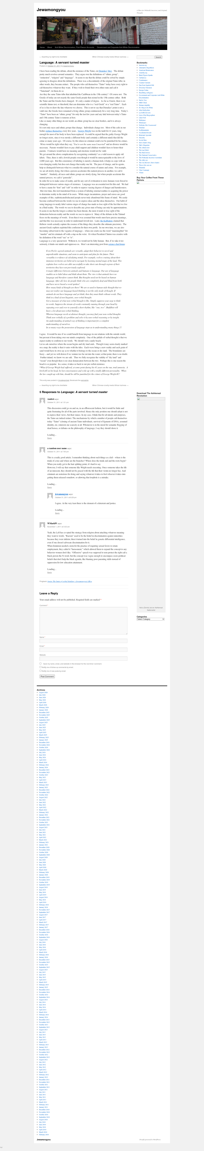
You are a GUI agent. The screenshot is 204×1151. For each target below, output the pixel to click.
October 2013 (43, 1024)
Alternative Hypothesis (146, 67)
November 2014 (44, 992)
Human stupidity (144, 105)
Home (42, 47)
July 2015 (42, 972)
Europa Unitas (143, 90)
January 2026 (43, 710)
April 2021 (42, 837)
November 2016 (44, 932)
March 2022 (43, 810)
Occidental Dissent (145, 132)
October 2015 (43, 965)
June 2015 (42, 975)
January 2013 (43, 1047)
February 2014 (44, 1014)
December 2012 (44, 1049)
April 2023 (42, 780)
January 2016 (43, 957)
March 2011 (43, 1102)
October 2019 (43, 882)
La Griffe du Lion (144, 112)
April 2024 (42, 760)
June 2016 (42, 945)
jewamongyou (68, 66)
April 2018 (42, 902)
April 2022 (42, 807)
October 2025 (43, 717)
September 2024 (44, 750)
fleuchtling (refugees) (146, 92)
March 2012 (43, 1072)
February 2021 (44, 842)
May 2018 (42, 900)
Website (43, 655)
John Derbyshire (144, 110)
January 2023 (43, 787)
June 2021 (42, 832)
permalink (84, 380)
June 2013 (42, 1034)
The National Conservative (147, 155)
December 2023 (44, 770)
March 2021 (43, 840)
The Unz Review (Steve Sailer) (149, 162)
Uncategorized (63, 380)
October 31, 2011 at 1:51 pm (58, 402)
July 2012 (42, 1062)
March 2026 (43, 705)
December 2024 (44, 742)
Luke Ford (142, 117)
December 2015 (44, 960)
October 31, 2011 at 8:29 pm (65, 497)
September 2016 (44, 937)
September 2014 (44, 997)
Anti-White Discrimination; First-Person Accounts (74, 47)
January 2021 (43, 845)
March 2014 (43, 1012)
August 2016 (43, 940)
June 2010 (42, 1124)
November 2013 (44, 1022)
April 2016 (42, 950)
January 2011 (43, 1107)
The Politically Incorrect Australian (150, 157)
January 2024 (43, 767)
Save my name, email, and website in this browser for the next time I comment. (72, 664)
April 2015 (42, 980)
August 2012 (43, 1059)
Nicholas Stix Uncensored (147, 125)
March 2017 (43, 922)
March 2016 (43, 952)
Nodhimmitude (144, 130)
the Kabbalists (106, 220)
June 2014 (42, 1004)
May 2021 (42, 835)
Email (42, 646)
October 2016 (43, 935)
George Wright (84, 130)
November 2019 (44, 880)
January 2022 (43, 815)
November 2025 (44, 715)
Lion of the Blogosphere (147, 115)
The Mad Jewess (144, 152)
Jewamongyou (51, 9)
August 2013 (43, 1029)
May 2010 (42, 1127)
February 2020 (44, 872)
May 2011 (42, 1097)
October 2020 (43, 852)
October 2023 (43, 775)
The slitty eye (143, 160)
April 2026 (42, 702)
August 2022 (43, 797)
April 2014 (42, 1009)
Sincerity (142, 137)
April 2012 (42, 1069)
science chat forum (116, 244)
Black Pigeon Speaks (146, 75)
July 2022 (42, 800)
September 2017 (44, 912)
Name (42, 637)
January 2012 (43, 1077)
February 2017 (44, 925)
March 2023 (43, 782)
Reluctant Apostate (145, 135)
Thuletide (142, 167)
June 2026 (42, 697)
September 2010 (44, 1117)
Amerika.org (143, 72)
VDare (141, 172)
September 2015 (44, 967)
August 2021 (43, 827)
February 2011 (44, 1104)
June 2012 (42, 1064)
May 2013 (42, 1037)
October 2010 (43, 1114)
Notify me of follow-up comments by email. (58, 667)
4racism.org (143, 65)
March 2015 (43, 982)
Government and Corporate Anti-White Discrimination (118, 47)
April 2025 (42, 732)
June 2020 (42, 862)
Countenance (143, 80)
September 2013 (44, 1027)
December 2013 (44, 1019)
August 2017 (43, 915)
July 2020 (42, 860)
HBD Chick (143, 102)
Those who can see (145, 165)
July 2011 (42, 1092)
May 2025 (42, 730)
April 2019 (42, 895)
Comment (44, 605)
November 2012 (44, 1052)
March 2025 (43, 735)
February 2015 (44, 984)
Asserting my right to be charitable (53, 57)
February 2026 (44, 707)
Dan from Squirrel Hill (146, 85)
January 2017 (43, 927)
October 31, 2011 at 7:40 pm (58, 451)
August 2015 (43, 970)
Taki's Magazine (144, 145)
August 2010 (43, 1119)
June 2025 (42, 727)
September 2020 (44, 855)
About (49, 47)
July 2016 (42, 942)
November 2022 (44, 792)
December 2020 (44, 847)
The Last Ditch (144, 150)
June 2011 (42, 1094)
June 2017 (42, 917)
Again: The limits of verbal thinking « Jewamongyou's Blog (69, 581)
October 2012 (43, 1054)
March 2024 (43, 762)
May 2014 (42, 1007)
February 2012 (44, 1074)
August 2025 (43, 722)
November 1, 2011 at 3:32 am (58, 526)
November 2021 (44, 820)
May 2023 (42, 777)
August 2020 (43, 857)
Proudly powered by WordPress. (150, 1139)
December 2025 (44, 712)
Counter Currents (144, 82)
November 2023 (44, 772)
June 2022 (42, 802)
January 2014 (43, 1017)
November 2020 (44, 850)
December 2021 (44, 817)
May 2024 (42, 757)
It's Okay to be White (146, 107)
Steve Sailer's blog (145, 142)
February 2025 (44, 737)
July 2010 (42, 1122)
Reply (49, 438)
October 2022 (43, 795)
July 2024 (42, 752)
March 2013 (43, 1042)
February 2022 (44, 812)
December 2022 (44, 790)
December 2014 (44, 989)
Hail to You (143, 100)
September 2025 (44, 720)
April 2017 (42, 920)
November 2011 (44, 1082)
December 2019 (44, 877)
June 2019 (42, 890)
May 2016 (42, 947)
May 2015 (42, 977)
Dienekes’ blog (105, 70)
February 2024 (44, 765)
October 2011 (43, 1084)
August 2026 (43, 692)
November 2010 (44, 1112)
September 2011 (44, 1087)
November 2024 (44, 745)
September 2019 (44, 885)
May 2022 (42, 805)
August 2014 (43, 999)
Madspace (142, 120)
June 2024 (42, 755)
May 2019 (42, 892)
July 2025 (42, 725)
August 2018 (43, 897)
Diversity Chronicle (145, 87)
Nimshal (141, 127)
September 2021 (44, 825)
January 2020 (43, 875)
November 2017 (44, 910)
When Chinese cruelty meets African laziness (110, 57)
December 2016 (44, 930)
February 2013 (44, 1044)
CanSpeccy (142, 77)
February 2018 (44, 905)
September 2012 (44, 1057)
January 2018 (43, 907)
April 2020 (42, 867)
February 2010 (44, 1134)
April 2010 (42, 1129)
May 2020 (42, 865)
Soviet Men (143, 140)
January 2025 (43, 740)
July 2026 (42, 695)
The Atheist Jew (144, 147)
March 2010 (43, 1132)
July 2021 (42, 830)
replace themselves (54, 130)
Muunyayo (142, 122)
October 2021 (43, 822)
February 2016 (44, 955)
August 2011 (43, 1089)
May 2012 (42, 1067)
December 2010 (44, 1109)
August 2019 (43, 887)
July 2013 (42, 1032)
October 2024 (43, 747)
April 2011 (42, 1099)
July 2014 (42, 1002)
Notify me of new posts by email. (54, 671)
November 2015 (44, 962)
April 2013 (42, 1039)
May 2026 (42, 700)
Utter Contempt (144, 170)
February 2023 (44, 785)
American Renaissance (146, 70)
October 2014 (43, 994)
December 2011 (44, 1079)
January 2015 (43, 987)
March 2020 (43, 870)
